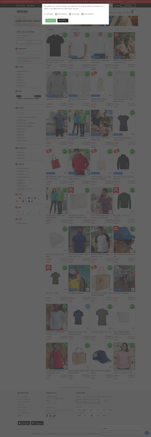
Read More (76, 8)
